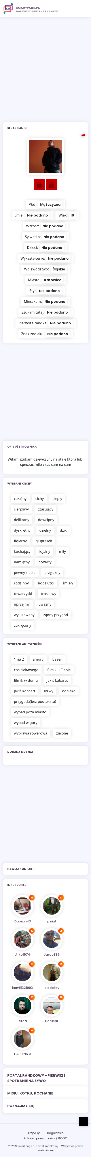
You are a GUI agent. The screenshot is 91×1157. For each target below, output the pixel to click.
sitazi (23, 1021)
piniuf (51, 921)
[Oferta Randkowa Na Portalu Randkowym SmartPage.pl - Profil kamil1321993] (22, 972)
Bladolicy (51, 988)
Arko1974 (22, 954)
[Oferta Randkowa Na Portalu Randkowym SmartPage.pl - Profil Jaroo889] (52, 939)
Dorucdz (52, 1021)
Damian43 (22, 921)
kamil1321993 (22, 988)
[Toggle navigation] (82, 8)
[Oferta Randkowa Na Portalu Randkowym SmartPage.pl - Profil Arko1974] (22, 939)
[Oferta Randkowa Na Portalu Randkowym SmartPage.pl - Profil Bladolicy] (52, 972)
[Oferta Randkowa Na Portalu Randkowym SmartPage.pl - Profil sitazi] (22, 1006)
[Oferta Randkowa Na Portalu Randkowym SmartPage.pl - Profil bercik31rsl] (22, 1039)
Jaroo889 (52, 954)
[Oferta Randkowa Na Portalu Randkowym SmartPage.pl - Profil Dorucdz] (52, 1006)
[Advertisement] (45, 72)
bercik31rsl (22, 1054)
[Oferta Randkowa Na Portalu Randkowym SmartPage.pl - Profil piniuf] (52, 906)
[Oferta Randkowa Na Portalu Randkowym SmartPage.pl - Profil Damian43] (22, 906)
